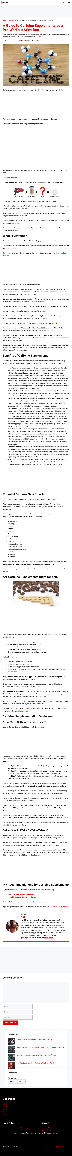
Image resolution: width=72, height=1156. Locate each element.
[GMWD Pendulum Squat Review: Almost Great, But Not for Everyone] (11, 1050)
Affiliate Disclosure (62, 1147)
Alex (8, 40)
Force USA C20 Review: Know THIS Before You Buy (34, 1040)
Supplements (12, 20)
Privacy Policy (46, 1128)
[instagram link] (21, 1128)
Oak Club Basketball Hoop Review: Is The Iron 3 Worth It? (36, 1063)
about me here (49, 938)
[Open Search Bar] (64, 2)
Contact (5, 1114)
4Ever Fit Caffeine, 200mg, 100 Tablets (22, 897)
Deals (5, 1106)
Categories (12, 1078)
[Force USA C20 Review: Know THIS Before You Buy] (11, 1042)
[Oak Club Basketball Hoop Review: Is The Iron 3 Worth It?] (11, 1065)
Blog (4, 1111)
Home (4, 20)
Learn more (40, 36)
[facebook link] (30, 1128)
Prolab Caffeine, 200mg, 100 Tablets (21, 894)
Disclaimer (49, 1147)
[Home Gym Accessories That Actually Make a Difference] (11, 1058)
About (5, 1109)
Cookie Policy (45, 1130)
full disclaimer (22, 711)
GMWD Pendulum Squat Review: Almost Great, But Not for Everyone (40, 1047)
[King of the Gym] (4, 2)
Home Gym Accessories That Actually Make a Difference (36, 1055)
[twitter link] (26, 1128)
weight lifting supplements (58, 907)
